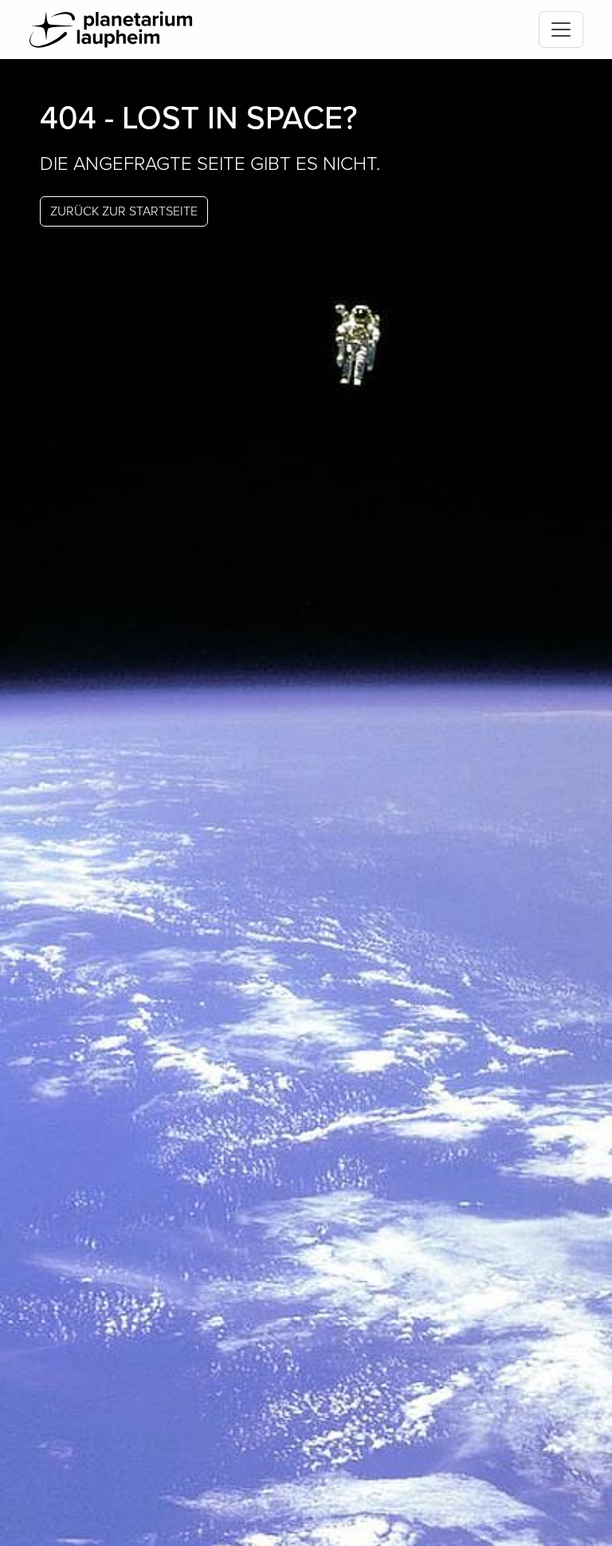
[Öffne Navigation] (561, 29)
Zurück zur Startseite (124, 211)
